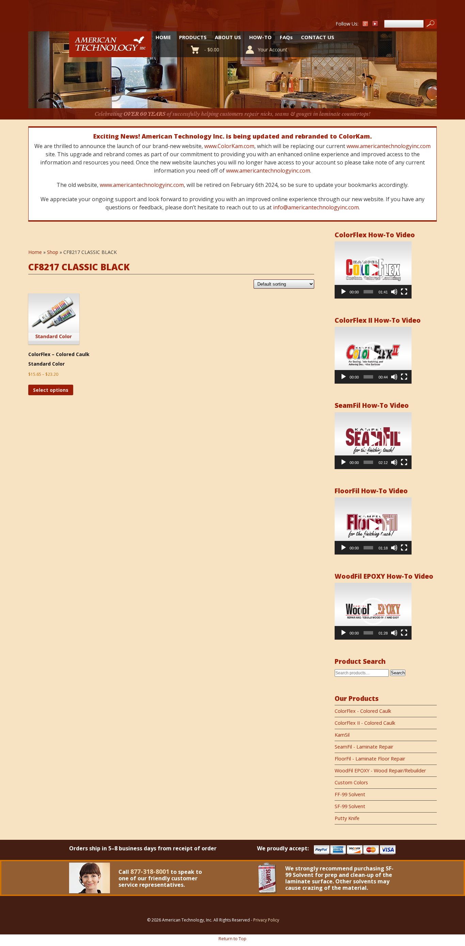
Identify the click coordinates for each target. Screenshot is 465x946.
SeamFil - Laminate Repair (364, 746)
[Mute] (394, 291)
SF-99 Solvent (350, 806)
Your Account (272, 49)
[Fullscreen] (404, 291)
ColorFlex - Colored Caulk (363, 711)
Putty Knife (347, 818)
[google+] (365, 25)
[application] (373, 269)
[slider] (368, 291)
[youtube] (375, 25)
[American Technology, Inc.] (110, 53)
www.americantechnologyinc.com (389, 146)
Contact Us (317, 37)
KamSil (342, 735)
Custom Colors (351, 782)
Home (163, 37)
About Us (228, 37)
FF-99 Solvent (350, 794)
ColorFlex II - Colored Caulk (365, 723)
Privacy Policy (266, 920)
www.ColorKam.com (229, 146)
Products (193, 37)
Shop (52, 252)
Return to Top (232, 938)
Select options (50, 390)
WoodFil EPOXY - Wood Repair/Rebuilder (380, 770)
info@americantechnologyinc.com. (316, 207)
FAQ (286, 37)
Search (398, 672)
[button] (373, 270)
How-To (260, 37)
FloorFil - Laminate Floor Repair (370, 758)
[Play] (343, 291)
